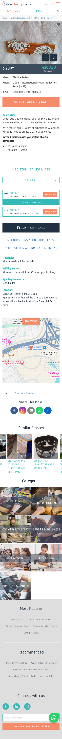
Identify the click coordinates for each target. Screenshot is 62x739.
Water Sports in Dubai (23, 619)
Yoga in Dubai (43, 619)
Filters (41, 11)
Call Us (49, 4)
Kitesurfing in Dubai (18, 676)
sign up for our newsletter (31, 726)
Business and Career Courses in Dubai (31, 669)
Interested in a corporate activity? (31, 248)
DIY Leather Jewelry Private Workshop (44, 464)
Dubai (26, 4)
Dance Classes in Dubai (16, 663)
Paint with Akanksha (25, 393)
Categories (14, 11)
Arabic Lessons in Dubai (42, 676)
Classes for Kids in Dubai (45, 626)
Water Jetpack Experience (44, 663)
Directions (31, 321)
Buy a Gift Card (32, 227)
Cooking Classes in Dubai (17, 626)
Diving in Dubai (31, 632)
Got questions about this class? (31, 240)
